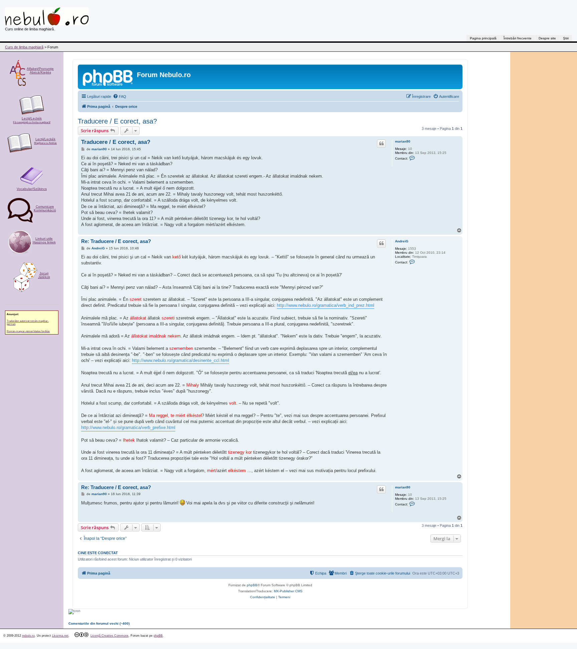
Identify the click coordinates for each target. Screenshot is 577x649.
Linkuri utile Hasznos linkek (44, 240)
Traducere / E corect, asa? (117, 121)
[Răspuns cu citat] (381, 144)
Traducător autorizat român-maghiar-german (28, 322)
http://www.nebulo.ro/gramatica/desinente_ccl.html (180, 360)
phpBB (252, 585)
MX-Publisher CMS (288, 591)
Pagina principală (483, 38)
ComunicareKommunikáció (45, 208)
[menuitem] (119, 96)
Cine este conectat (98, 553)
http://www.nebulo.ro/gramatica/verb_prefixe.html (128, 427)
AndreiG (401, 241)
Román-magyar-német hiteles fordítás (28, 331)
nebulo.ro (28, 635)
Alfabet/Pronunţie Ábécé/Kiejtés (40, 70)
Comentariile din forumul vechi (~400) (99, 623)
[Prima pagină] (108, 76)
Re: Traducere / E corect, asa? (116, 241)
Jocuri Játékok (44, 275)
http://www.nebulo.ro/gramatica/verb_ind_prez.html (325, 305)
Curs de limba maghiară (24, 47)
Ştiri (566, 38)
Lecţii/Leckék (31, 120)
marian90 (402, 141)
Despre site (547, 38)
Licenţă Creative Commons (109, 635)
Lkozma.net (60, 635)
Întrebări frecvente (518, 38)
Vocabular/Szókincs (32, 189)
